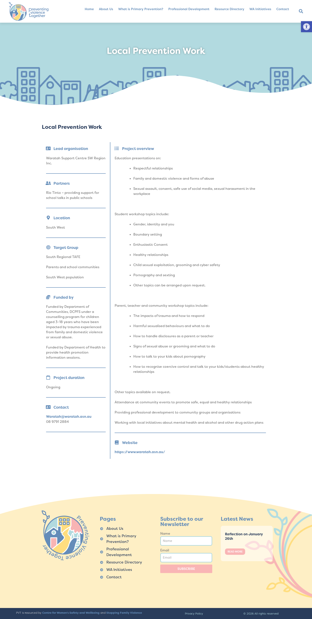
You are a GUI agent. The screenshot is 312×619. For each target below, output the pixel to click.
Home (89, 9)
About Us (106, 9)
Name (165, 533)
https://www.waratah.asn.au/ (140, 452)
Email (164, 550)
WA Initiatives (260, 9)
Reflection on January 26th (244, 536)
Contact (282, 9)
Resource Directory (229, 9)
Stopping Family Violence (124, 613)
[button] (306, 26)
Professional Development (188, 9)
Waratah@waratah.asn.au (68, 416)
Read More (235, 551)
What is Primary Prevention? (140, 9)
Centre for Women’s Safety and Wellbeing (71, 613)
